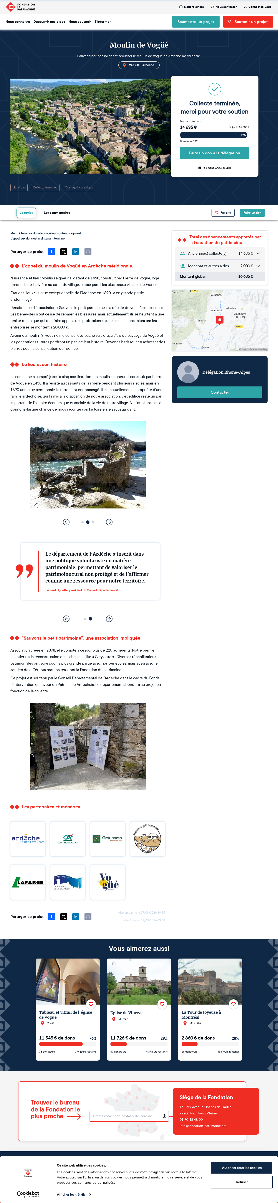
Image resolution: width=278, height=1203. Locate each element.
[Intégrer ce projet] (88, 251)
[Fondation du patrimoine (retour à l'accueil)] (20, 7)
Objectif (239, 127)
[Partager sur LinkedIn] (75, 251)
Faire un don (252, 213)
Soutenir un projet (251, 21)
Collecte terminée (45, 187)
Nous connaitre (18, 21)
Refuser (242, 1182)
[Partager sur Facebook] (51, 251)
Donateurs (189, 141)
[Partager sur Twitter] (63, 251)
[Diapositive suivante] (109, 522)
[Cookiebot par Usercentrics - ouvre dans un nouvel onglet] (28, 1194)
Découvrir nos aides (49, 21)
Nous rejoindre (194, 7)
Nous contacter (226, 7)
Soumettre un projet (195, 21)
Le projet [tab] (26, 213)
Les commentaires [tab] (57, 213)
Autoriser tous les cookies (242, 1168)
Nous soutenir (80, 21)
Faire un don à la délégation (214, 153)
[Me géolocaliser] (164, 1116)
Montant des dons (191, 121)
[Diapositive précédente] (66, 522)
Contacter (220, 392)
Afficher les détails (71, 1194)
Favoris (225, 213)
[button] (82, 522)
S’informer (102, 21)
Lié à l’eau (19, 187)
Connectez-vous (259, 7)
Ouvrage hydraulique (79, 187)
